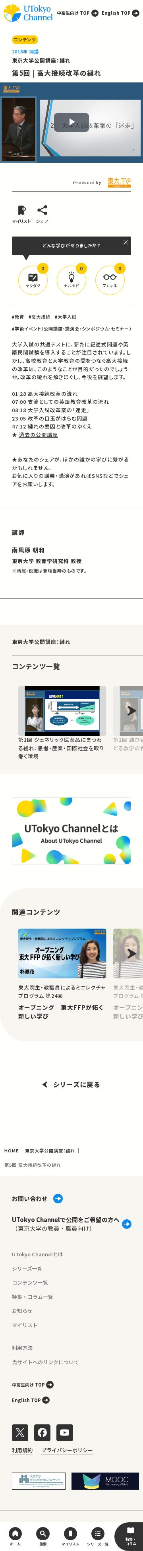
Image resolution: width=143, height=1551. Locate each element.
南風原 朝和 (28, 550)
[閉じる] (126, 242)
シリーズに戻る (76, 1084)
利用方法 (22, 1348)
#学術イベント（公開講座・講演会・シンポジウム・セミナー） (72, 328)
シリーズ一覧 (27, 1268)
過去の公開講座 (38, 434)
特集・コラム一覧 (32, 1297)
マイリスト (25, 1325)
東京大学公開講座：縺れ (41, 60)
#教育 (18, 316)
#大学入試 (66, 316)
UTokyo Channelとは (37, 1254)
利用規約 (22, 1450)
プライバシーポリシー (67, 1450)
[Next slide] (131, 711)
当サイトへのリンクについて (45, 1362)
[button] (33, 280)
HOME (11, 1150)
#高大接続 (39, 316)
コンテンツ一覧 (30, 1282)
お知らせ (22, 1310)
